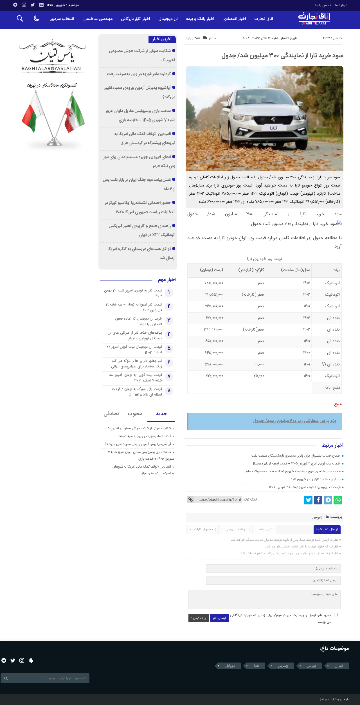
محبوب (135, 414)
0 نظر (212, 38)
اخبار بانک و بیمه (200, 19)
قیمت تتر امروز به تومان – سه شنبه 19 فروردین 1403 (134, 307)
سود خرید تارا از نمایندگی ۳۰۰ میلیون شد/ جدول (282, 55)
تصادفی (112, 414)
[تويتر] (33, 5)
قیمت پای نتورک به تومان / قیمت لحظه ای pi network (137, 392)
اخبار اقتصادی (234, 19)
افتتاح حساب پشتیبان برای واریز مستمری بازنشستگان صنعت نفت (296, 456)
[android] (31, 660)
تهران (339, 666)
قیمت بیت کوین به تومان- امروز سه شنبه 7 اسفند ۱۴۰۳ (135, 378)
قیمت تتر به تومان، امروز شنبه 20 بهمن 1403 (133, 293)
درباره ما (341, 5)
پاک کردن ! (198, 618)
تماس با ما (323, 5)
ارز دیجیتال (167, 19)
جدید (161, 414)
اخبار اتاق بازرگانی (135, 19)
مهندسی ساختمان (97, 19)
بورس (311, 666)
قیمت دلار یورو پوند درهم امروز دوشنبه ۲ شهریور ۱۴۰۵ (305, 487)
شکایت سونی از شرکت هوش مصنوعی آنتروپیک (139, 428)
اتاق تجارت (263, 19)
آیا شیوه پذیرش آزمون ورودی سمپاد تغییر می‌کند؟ (138, 444)
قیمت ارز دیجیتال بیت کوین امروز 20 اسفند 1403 (134, 350)
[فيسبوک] (318, 500)
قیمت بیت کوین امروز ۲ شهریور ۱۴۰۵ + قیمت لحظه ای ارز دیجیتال (296, 463)
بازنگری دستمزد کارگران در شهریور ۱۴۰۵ (315, 479)
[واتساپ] (338, 500)
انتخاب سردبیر (62, 19)
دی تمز (324, 699)
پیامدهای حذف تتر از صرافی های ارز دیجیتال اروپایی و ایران (135, 336)
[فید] (41, 5)
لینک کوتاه (250, 499)
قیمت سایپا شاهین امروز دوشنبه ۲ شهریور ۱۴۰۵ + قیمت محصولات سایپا (293, 471)
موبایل (230, 666)
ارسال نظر (219, 618)
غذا (256, 666)
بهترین (283, 666)
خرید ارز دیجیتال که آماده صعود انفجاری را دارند (138, 321)
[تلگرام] (15, 5)
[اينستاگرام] (24, 5)
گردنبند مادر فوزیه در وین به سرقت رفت (139, 74)
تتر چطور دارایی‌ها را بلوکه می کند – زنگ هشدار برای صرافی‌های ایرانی (135, 364)
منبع (338, 404)
